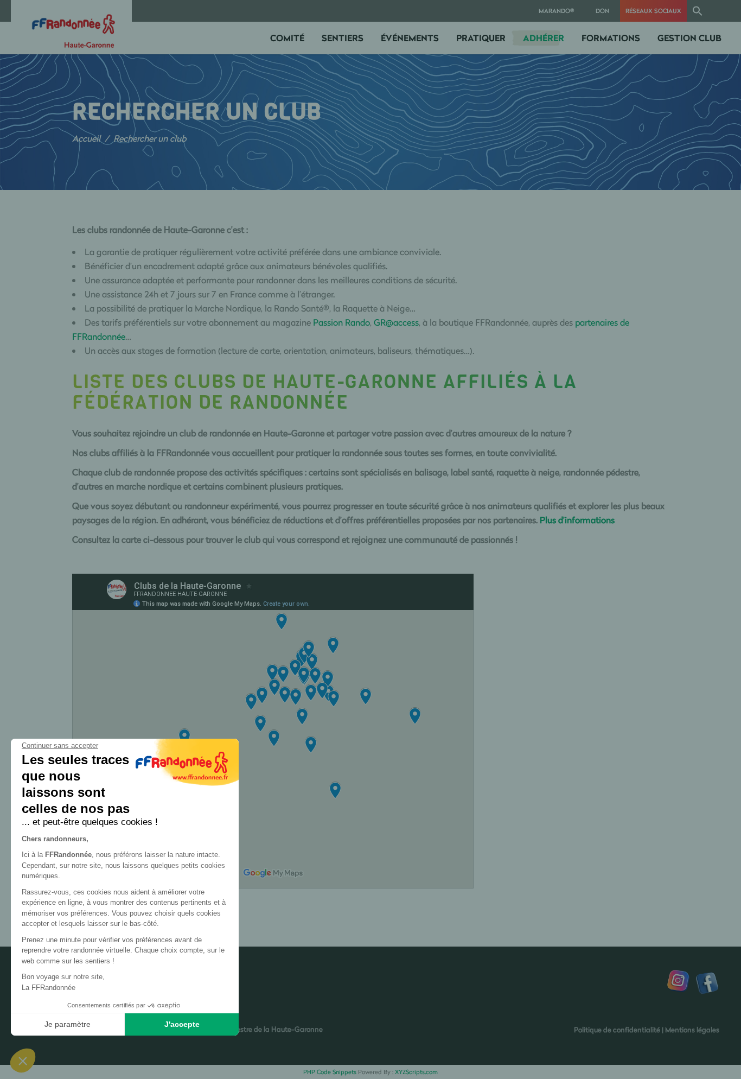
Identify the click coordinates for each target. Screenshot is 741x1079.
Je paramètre (67, 1024)
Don (602, 11)
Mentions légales (692, 1029)
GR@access (396, 322)
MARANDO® (556, 11)
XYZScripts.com (416, 1072)
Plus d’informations (577, 520)
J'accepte (182, 1024)
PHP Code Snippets (329, 1072)
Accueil (86, 138)
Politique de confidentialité (617, 1029)
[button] (697, 11)
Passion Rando (341, 322)
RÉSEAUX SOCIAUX (653, 11)
